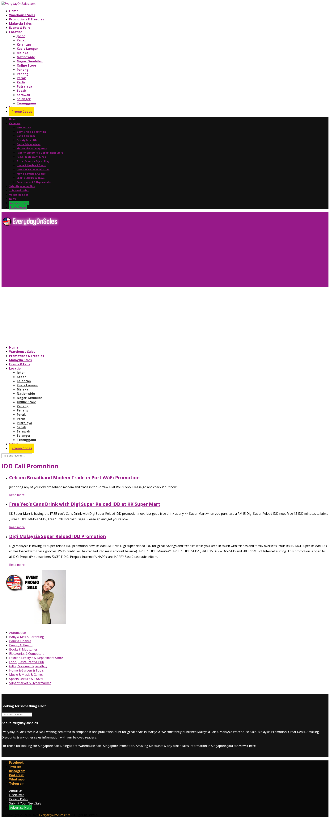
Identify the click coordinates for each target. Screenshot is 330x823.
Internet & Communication (33, 169)
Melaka (22, 53)
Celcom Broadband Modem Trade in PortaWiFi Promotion (74, 477)
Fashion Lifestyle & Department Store (40, 152)
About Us (16, 791)
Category (14, 123)
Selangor (24, 99)
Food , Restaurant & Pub (31, 157)
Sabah (21, 91)
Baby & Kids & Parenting (31, 131)
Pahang (22, 70)
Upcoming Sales (18, 194)
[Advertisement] (116, 258)
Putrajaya (24, 86)
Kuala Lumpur (27, 49)
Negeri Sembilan (30, 61)
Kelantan (24, 44)
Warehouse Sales (22, 15)
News (12, 199)
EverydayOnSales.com (17, 732)
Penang (22, 74)
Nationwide (26, 57)
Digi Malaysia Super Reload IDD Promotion (57, 536)
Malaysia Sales (20, 23)
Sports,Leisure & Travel (31, 178)
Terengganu (26, 103)
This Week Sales (19, 190)
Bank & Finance (26, 136)
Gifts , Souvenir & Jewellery (33, 161)
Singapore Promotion (118, 746)
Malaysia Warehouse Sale (238, 732)
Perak (21, 78)
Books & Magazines (28, 144)
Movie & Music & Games (31, 173)
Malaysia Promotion (272, 732)
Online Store (26, 65)
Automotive (24, 127)
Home (13, 11)
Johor (21, 36)
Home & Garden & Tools (31, 165)
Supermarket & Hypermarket (35, 182)
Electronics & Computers (32, 148)
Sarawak (23, 95)
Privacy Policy (18, 799)
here (252, 746)
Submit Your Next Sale (25, 803)
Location (16, 32)
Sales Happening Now (22, 186)
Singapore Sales (49, 746)
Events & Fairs (19, 28)
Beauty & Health (27, 140)
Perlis (21, 82)
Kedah (21, 40)
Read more (17, 495)
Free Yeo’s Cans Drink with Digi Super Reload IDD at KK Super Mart (84, 504)
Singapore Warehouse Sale (82, 746)
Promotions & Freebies (26, 19)
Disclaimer (16, 795)
